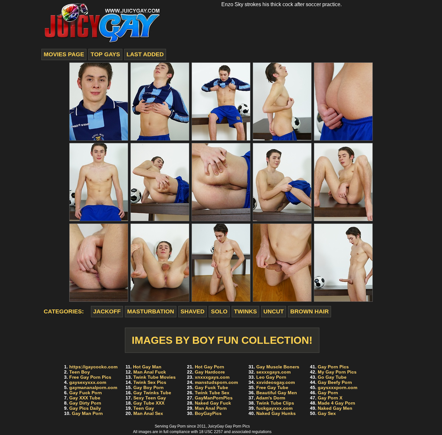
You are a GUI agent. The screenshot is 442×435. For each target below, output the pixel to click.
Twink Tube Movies (154, 377)
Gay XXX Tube (84, 397)
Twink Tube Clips (275, 403)
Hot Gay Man (147, 366)
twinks (245, 311)
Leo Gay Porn (271, 377)
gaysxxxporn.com (337, 387)
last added (145, 54)
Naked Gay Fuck (213, 403)
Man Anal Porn (211, 408)
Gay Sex (327, 413)
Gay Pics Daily (85, 408)
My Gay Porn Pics (337, 372)
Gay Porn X (330, 397)
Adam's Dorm (270, 397)
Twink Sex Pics (149, 382)
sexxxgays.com (273, 372)
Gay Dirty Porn (85, 403)
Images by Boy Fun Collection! (222, 340)
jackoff (107, 311)
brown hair (309, 311)
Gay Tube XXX (148, 403)
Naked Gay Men (335, 408)
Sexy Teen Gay (149, 397)
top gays (105, 54)
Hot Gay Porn (209, 366)
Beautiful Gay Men (276, 392)
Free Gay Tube (272, 387)
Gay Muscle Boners (277, 366)
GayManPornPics (214, 397)
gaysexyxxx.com (87, 382)
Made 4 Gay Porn (336, 403)
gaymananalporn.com (93, 387)
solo (219, 311)
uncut (273, 311)
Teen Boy (79, 372)
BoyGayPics (208, 413)
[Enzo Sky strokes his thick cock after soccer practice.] (98, 101)
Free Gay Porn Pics (90, 377)
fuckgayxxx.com (274, 408)
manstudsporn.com (216, 382)
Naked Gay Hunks (276, 413)
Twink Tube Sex (212, 392)
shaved (192, 311)
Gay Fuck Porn (85, 392)
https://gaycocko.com (93, 366)
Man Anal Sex (148, 413)
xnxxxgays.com (212, 377)
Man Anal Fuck (149, 372)
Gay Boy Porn (148, 387)
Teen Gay (143, 408)
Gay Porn (328, 392)
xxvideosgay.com (275, 382)
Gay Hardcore (210, 372)
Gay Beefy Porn (335, 382)
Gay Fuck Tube (211, 387)
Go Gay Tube (332, 377)
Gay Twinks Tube (152, 392)
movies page (64, 54)
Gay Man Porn (87, 413)
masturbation (150, 311)
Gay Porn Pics (333, 366)
